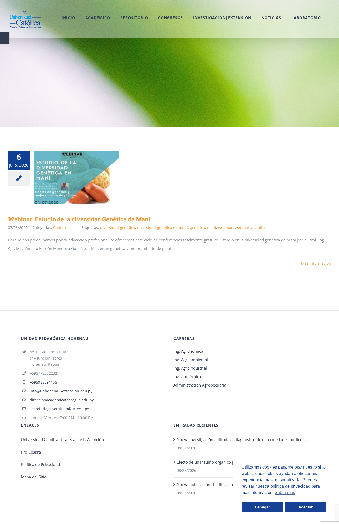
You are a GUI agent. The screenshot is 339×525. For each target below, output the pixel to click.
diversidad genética (117, 227)
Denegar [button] (262, 507)
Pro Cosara (31, 452)
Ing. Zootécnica (187, 376)
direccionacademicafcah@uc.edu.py (62, 399)
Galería (84, 178)
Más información (316, 263)
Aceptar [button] (305, 507)
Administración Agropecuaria (199, 385)
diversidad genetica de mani (162, 227)
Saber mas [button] (285, 492)
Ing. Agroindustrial (190, 368)
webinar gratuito (250, 227)
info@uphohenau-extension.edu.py (61, 390)
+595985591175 (43, 382)
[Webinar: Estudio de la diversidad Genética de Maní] (76, 177)
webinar (225, 227)
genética (197, 227)
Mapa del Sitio (34, 476)
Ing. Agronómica (188, 351)
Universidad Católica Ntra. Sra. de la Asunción (62, 439)
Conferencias (65, 227)
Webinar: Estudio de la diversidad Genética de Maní (69, 178)
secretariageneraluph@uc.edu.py (59, 408)
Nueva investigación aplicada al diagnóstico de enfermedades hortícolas (242, 439)
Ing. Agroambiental (190, 359)
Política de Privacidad (40, 464)
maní (211, 227)
